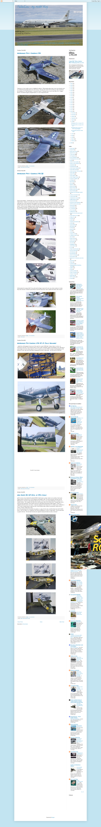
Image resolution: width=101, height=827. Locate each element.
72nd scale (23, 167)
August (72, 119)
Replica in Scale (74, 656)
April (72, 137)
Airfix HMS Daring (73, 169)
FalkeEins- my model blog (32, 7)
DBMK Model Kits (73, 199)
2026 (71, 83)
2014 (71, 104)
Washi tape (72, 275)
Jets (71, 230)
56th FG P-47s (73, 152)
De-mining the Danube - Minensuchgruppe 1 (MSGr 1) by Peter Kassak (80, 450)
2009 (71, 142)
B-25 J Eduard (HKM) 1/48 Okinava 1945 (79, 613)
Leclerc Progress (80, 493)
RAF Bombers (73, 252)
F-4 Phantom (72, 208)
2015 (71, 102)
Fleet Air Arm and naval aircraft (76, 213)
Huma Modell (72, 224)
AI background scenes (74, 158)
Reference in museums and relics (77, 258)
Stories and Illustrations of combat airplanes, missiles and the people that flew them (77, 701)
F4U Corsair (27, 167)
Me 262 (71, 236)
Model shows (72, 239)
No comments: (32, 335)
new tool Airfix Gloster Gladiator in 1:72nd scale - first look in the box (80, 392)
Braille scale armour (74, 189)
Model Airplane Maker (75, 514)
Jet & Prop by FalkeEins (76, 580)
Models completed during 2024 (80, 781)
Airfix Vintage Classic (74, 177)
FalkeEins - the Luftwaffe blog (77, 446)
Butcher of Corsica (75, 433)
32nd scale (72, 148)
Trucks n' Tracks (73, 273)
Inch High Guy (73, 406)
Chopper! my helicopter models (76, 192)
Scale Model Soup (74, 751)
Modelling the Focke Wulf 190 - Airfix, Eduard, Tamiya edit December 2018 (79, 286)
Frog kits (71, 218)
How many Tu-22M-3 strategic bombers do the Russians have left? (79, 583)
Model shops (72, 238)
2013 (71, 106)
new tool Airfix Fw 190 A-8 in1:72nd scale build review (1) (79, 370)
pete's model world (74, 492)
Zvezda (71, 278)
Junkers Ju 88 (73, 233)
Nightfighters (72, 244)
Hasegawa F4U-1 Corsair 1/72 (29, 53)
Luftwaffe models (73, 235)
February (73, 140)
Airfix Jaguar (72, 172)
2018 (71, 97)
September (73, 118)
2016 (71, 101)
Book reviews (72, 187)
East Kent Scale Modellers (75, 202)
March (72, 139)
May (72, 135)
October (73, 116)
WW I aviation (73, 276)
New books (72, 241)
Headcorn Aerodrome (74, 221)
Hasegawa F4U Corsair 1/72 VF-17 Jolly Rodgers (36, 343)
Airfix (71, 160)
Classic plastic (73, 196)
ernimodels (73, 611)
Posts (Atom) (25, 624)
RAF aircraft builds (73, 250)
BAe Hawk (72, 181)
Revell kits (72, 260)
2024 (71, 87)
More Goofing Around (74, 647)
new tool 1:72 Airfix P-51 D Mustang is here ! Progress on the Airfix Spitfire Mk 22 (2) (80, 322)
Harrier (71, 220)
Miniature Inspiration (75, 670)
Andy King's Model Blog (76, 620)
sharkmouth (72, 263)
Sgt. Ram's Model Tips (75, 737)
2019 (71, 95)
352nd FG (72, 149)
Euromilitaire (72, 207)
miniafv (72, 634)
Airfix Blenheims (73, 166)
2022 (71, 90)
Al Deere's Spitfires (74, 178)
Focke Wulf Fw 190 (74, 215)
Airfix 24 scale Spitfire (74, 162)
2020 (71, 94)
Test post (78, 622)
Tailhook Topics (74, 504)
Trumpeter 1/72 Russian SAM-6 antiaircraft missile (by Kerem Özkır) (76, 636)
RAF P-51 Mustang (74, 255)
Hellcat (71, 223)
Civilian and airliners (74, 194)
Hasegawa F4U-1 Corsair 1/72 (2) (30, 173)
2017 (71, 99)
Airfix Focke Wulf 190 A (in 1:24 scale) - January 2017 (79, 381)
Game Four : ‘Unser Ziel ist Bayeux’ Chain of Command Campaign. (80, 673)
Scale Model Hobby (75, 685)
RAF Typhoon (73, 256)
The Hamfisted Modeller (76, 594)
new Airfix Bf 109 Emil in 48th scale (31, 495)
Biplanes (72, 184)
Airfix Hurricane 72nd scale (75, 171)
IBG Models (72, 226)
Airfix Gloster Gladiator (74, 168)
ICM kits (71, 227)
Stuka (71, 269)
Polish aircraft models (74, 249)
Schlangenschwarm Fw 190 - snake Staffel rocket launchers (79, 310)
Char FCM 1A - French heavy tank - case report (80, 480)
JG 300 (71, 232)
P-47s (71, 247)
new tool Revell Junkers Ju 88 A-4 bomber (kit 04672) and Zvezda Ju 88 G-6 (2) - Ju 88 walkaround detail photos (77, 336)
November (73, 114)
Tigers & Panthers (73, 272)
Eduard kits (72, 205)
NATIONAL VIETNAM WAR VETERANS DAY (80, 704)
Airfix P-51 (72, 174)
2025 (71, 85)
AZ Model (72, 180)
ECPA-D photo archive (74, 203)
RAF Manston (73, 253)
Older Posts (62, 621)
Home (41, 621)
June (72, 133)
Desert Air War (73, 200)
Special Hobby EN (74, 416)
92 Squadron (72, 155)
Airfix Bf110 (72, 165)
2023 (71, 88)
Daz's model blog (74, 779)
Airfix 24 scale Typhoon (74, 163)
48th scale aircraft (24, 618)
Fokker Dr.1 (72, 217)
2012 (71, 107)
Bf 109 (29, 618)
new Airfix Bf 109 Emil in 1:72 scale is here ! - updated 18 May (79, 348)
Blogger (52, 817)
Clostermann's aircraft (74, 197)
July (72, 121)
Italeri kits (72, 229)
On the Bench (73, 245)
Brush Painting (73, 190)
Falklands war (73, 211)
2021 (71, 92)
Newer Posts (20, 621)
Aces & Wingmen (73, 157)
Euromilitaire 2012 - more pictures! (80, 358)
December (73, 112)
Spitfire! (71, 267)
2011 (71, 109)
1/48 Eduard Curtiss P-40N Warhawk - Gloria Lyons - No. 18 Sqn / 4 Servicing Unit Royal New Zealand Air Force (77, 599)
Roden (71, 262)
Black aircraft (72, 186)
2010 (71, 111)
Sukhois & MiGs (73, 270)
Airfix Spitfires (73, 175)
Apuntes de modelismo (75, 463)
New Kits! (72, 242)
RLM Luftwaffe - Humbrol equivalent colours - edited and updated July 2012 (80, 298)
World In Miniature (74, 724)
